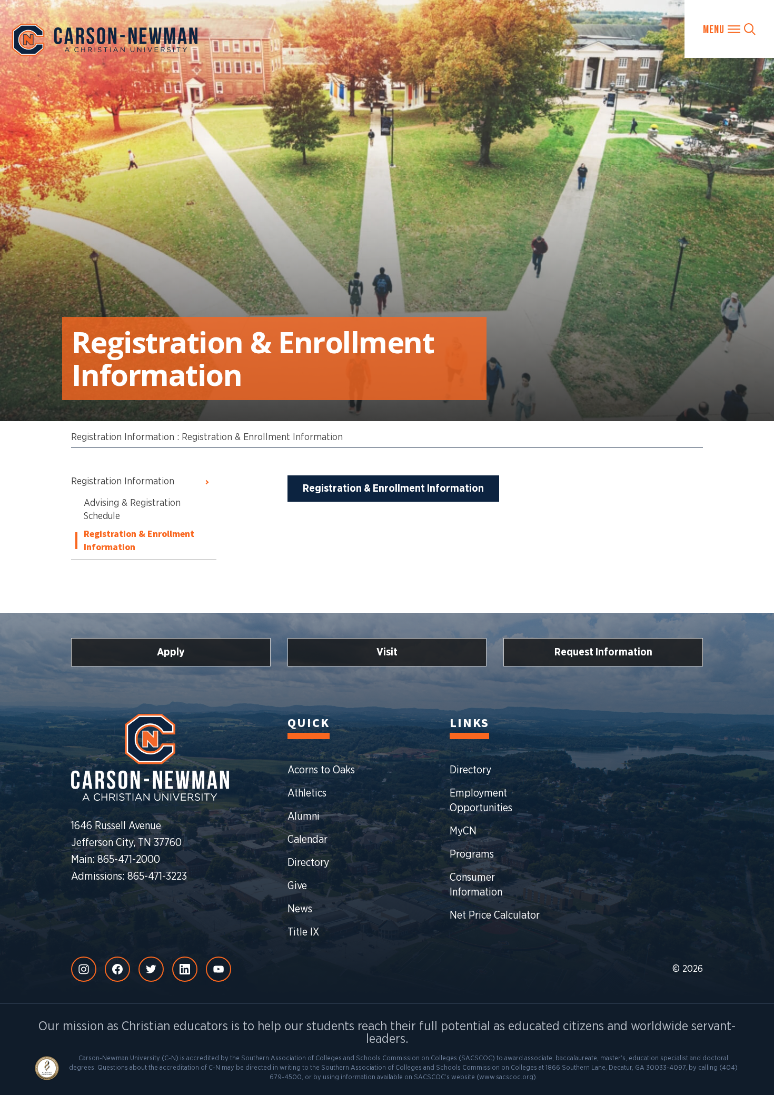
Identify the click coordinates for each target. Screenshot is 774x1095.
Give (297, 886)
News (299, 909)
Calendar (307, 839)
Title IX (303, 932)
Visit (387, 652)
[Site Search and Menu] (729, 29)
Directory (308, 863)
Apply (171, 652)
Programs (472, 854)
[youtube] (218, 969)
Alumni (303, 816)
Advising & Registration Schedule (132, 510)
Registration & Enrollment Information (262, 437)
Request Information (603, 652)
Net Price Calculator (495, 915)
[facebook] (117, 969)
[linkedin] (184, 969)
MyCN (463, 831)
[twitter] (151, 969)
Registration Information (122, 437)
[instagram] (83, 969)
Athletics (306, 793)
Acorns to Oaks (321, 770)
